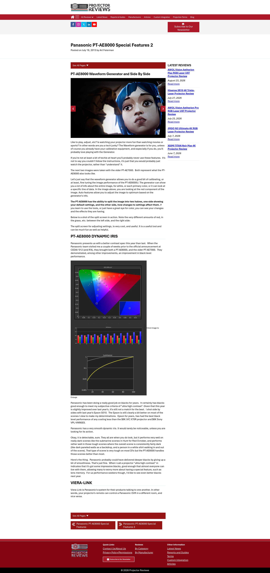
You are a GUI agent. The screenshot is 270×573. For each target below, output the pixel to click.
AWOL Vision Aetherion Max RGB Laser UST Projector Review (181, 73)
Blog (192, 17)
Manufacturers (134, 17)
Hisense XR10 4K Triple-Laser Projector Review (181, 92)
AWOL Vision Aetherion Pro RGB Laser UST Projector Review (183, 111)
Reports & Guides (118, 17)
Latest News (102, 17)
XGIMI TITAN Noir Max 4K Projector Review (182, 147)
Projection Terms (180, 17)
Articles (147, 17)
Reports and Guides (178, 552)
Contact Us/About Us (114, 548)
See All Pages (79, 65)
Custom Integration (162, 17)
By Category (141, 548)
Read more (174, 83)
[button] (183, 27)
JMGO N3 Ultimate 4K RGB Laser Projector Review (183, 130)
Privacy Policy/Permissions (117, 552)
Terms (170, 556)
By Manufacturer (144, 552)
